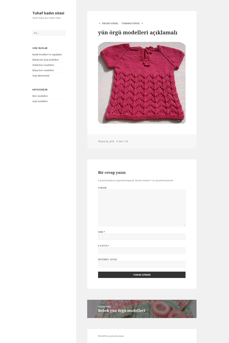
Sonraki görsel (131, 23)
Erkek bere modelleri (43, 65)
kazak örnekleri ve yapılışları (47, 54)
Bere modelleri (40, 96)
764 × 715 (123, 141)
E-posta (103, 245)
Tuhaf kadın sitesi (48, 13)
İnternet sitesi (107, 259)
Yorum (102, 187)
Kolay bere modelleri (43, 70)
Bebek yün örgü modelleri (45, 59)
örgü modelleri (40, 101)
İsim (101, 232)
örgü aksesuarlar (41, 75)
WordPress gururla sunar (111, 336)
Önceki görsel (110, 23)
